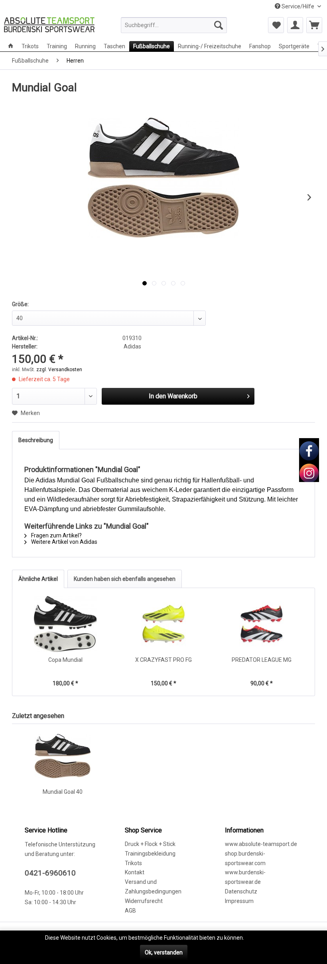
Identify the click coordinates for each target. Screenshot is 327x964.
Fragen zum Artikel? (56, 535)
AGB (130, 910)
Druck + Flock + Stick (150, 844)
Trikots (133, 863)
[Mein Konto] (295, 25)
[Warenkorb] (314, 25)
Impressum (239, 901)
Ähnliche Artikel (38, 579)
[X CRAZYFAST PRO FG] (163, 624)
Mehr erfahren (263, 937)
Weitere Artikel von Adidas (63, 542)
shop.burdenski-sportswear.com (245, 858)
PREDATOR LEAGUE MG (262, 660)
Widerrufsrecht (144, 901)
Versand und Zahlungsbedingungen (153, 887)
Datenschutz (241, 891)
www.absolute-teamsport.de (261, 844)
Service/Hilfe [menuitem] (297, 6)
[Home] (11, 46)
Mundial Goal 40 (63, 792)
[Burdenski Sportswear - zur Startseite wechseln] (49, 27)
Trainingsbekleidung (150, 853)
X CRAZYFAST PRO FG (163, 660)
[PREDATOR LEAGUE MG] (262, 624)
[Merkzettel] (276, 25)
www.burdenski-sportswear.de (245, 877)
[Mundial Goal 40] (62, 756)
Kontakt (134, 872)
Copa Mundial (65, 660)
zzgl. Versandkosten (59, 369)
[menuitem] (174, 25)
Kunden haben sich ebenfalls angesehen (124, 579)
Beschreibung (35, 440)
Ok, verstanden (164, 952)
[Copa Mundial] (65, 624)
